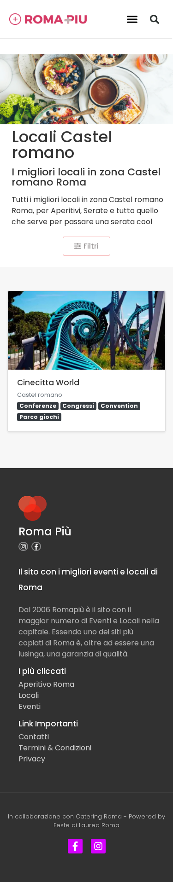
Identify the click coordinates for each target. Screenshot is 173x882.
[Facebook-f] (36, 546)
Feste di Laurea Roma (86, 825)
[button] (132, 19)
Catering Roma (99, 816)
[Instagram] (23, 546)
